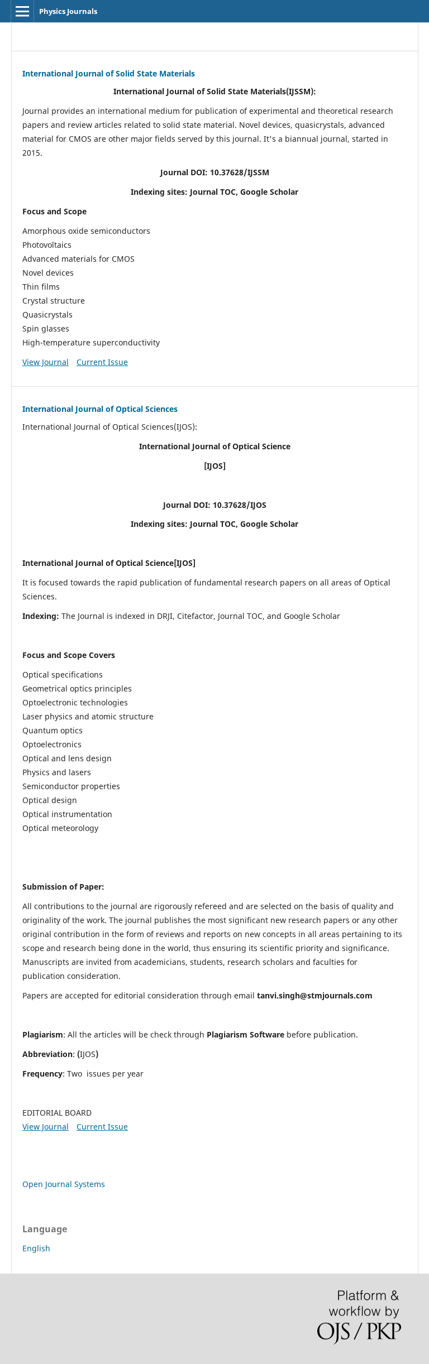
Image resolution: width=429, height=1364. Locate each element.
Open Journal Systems (63, 1184)
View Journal (45, 362)
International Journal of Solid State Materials (108, 73)
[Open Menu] (22, 11)
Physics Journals (68, 11)
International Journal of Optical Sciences (100, 409)
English (36, 1248)
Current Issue (102, 362)
